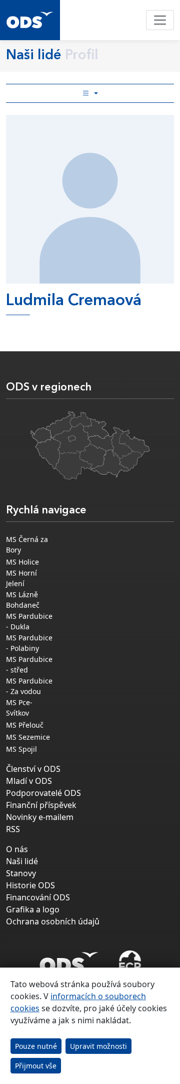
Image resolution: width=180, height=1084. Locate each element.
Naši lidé (22, 861)
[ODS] (69, 959)
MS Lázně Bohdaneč (23, 600)
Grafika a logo (33, 909)
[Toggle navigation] (160, 20)
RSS (13, 829)
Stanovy (21, 873)
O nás (17, 849)
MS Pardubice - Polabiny (29, 643)
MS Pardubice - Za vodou (29, 686)
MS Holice (22, 562)
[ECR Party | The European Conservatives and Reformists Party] (129, 963)
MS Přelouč (25, 725)
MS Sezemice (28, 737)
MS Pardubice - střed (29, 664)
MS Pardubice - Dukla (29, 621)
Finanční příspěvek (41, 804)
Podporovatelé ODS (43, 792)
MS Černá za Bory (27, 544)
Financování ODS (38, 897)
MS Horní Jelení (21, 578)
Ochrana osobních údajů (53, 921)
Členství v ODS (33, 768)
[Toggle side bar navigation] (90, 93)
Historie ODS (30, 885)
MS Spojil (21, 749)
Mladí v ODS (29, 780)
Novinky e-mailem (40, 817)
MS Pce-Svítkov (19, 708)
